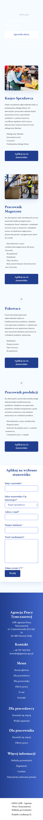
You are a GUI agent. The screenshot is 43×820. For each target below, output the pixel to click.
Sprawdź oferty (21, 35)
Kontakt (21, 698)
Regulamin (21, 766)
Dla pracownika (21, 681)
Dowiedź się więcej (21, 737)
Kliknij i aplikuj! (21, 44)
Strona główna (10, 14)
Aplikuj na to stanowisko (21, 155)
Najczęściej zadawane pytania (21, 777)
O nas (21, 692)
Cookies (21, 772)
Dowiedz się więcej (21, 716)
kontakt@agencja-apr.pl (21, 654)
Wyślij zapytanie (21, 721)
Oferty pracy (21, 687)
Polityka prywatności (21, 761)
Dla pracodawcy (21, 676)
